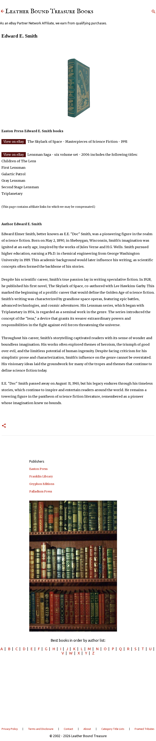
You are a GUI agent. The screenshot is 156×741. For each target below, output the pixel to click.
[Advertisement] (78, 691)
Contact (68, 728)
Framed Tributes (144, 728)
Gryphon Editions (41, 484)
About (87, 728)
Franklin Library (41, 476)
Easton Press (38, 469)
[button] (3, 426)
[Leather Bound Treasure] (2, 11)
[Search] (153, 11)
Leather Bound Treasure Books (49, 11)
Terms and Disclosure (40, 728)
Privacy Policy (10, 728)
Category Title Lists (112, 728)
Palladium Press (40, 491)
